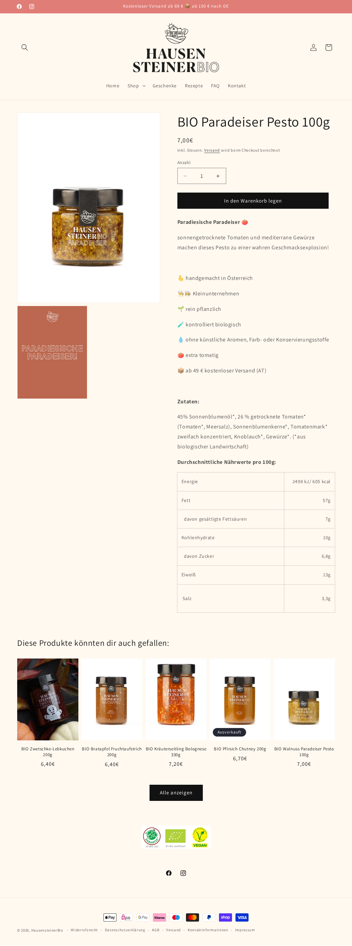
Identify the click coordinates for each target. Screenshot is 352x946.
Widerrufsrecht (84, 929)
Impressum (245, 929)
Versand (212, 150)
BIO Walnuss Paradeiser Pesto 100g (304, 752)
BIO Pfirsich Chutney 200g (240, 749)
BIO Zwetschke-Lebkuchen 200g (48, 752)
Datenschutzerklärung (125, 929)
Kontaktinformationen (208, 929)
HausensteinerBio (47, 930)
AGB (155, 929)
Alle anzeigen (176, 792)
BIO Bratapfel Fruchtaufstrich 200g (112, 752)
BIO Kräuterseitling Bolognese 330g (176, 752)
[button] (24, 47)
